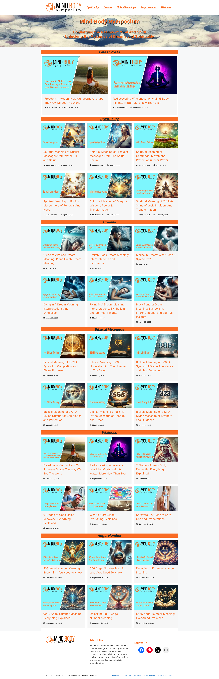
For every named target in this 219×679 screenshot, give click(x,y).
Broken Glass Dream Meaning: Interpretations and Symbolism (109, 259)
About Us (116, 675)
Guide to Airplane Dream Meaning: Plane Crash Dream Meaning (62, 259)
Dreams (107, 7)
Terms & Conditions (165, 675)
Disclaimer (137, 675)
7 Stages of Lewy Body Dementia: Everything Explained (151, 469)
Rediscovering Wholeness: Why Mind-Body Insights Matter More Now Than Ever (108, 469)
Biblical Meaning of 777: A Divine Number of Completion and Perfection (62, 416)
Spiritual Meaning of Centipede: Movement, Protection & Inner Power (152, 156)
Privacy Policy (149, 675)
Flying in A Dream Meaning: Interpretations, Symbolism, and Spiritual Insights (108, 308)
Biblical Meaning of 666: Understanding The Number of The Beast (108, 366)
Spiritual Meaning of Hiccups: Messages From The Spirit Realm (109, 156)
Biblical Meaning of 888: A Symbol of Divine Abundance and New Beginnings (154, 366)
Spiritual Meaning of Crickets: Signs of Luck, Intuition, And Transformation (155, 205)
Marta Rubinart (52, 107)
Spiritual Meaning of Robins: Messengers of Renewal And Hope (62, 205)
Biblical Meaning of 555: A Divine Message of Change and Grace (107, 416)
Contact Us (126, 675)
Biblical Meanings (126, 7)
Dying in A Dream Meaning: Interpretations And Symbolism (61, 308)
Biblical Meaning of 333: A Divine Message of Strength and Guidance (154, 416)
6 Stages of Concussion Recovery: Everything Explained (58, 519)
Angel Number (148, 7)
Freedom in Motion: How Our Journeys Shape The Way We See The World (62, 469)
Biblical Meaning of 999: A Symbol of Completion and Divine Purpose (60, 366)
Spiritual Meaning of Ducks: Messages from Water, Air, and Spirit (61, 156)
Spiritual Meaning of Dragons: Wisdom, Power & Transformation (109, 205)
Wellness (166, 7)
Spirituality (93, 7)
